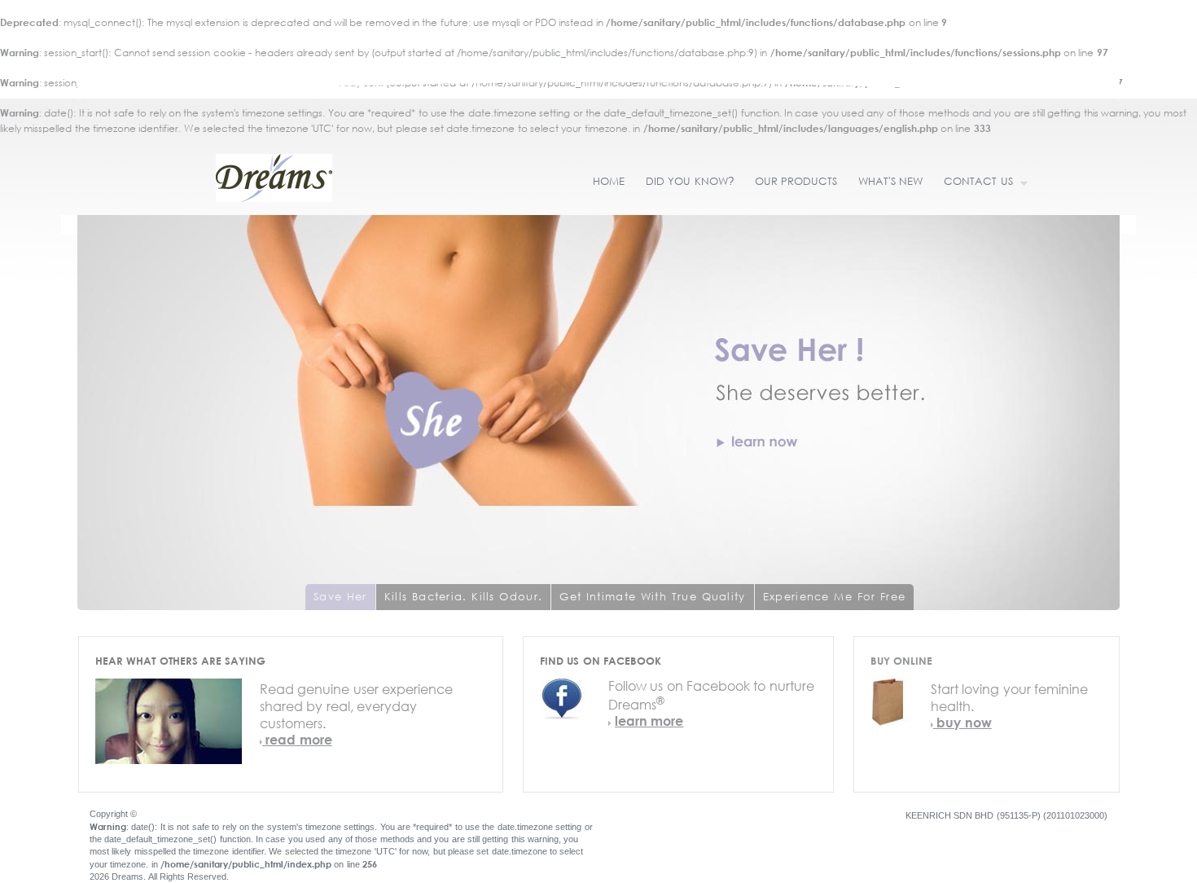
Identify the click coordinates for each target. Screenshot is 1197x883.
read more (297, 739)
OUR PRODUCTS (796, 181)
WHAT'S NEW (890, 181)
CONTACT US (972, 182)
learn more (649, 720)
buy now (962, 722)
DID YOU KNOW (690, 181)
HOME (609, 181)
